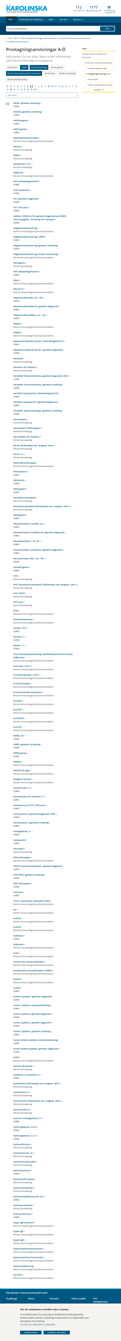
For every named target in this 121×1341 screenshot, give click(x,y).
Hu (14, 909)
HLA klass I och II (22, 666)
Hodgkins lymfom (22, 779)
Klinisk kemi (50, 73)
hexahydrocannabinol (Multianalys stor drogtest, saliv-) (41, 506)
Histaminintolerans (23, 619)
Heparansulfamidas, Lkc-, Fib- (28, 297)
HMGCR (17, 761)
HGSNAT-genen (20, 567)
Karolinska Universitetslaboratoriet (74, 38)
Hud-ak (17, 918)
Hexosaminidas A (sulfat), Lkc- (28, 523)
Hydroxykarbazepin (23, 1187)
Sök (107, 28)
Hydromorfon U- (21, 1109)
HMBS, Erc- (19, 735)
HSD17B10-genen (22, 883)
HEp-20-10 (18, 289)
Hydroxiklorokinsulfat (24, 1161)
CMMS (24, 67)
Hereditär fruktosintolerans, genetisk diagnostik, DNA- (41, 375)
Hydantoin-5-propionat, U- (26, 1074)
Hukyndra (18, 944)
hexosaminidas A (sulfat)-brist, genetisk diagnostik (39, 532)
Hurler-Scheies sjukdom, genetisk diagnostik (35, 1048)
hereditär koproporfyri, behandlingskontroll (35, 393)
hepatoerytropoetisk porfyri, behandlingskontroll (38, 341)
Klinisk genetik (57, 67)
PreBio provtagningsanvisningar (100, 85)
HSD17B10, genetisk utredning (28, 874)
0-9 (35, 89)
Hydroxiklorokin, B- (23, 1153)
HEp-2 (16, 280)
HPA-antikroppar (21, 857)
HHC (15, 575)
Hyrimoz (17, 1274)
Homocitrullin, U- (22, 787)
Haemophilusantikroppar (26, 137)
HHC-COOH (19, 593)
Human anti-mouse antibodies (28, 961)
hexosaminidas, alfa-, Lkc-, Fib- (28, 558)
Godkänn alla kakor (57, 1332)
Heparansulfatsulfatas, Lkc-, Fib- (29, 315)
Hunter (16, 987)
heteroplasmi (20, 471)
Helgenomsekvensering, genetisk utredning (35, 245)
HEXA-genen (19, 488)
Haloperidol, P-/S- (22, 163)
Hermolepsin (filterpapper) (27, 428)
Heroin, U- (18, 454)
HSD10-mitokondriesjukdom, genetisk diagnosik (37, 866)
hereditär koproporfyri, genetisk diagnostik (35, 402)
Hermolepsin (19, 419)
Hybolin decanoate (22, 1066)
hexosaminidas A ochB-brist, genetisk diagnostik (37, 549)
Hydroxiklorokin (21, 1144)
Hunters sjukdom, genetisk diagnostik (32, 996)
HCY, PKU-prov (20, 207)
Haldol (16, 155)
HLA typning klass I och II (26, 674)
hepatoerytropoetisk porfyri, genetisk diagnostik (38, 349)
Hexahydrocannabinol (24, 497)
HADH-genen (19, 129)
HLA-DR (17, 727)
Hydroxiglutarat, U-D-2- (25, 1127)
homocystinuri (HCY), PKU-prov (29, 805)
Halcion (17, 146)
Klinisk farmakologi (39, 67)
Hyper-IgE (18, 1231)
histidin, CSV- (19, 628)
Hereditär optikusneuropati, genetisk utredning (37, 410)
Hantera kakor (31, 1332)
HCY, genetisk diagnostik (25, 198)
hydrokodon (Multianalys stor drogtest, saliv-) (36, 1083)
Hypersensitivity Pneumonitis (28, 1257)
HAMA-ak (18, 172)
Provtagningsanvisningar (17, 41)
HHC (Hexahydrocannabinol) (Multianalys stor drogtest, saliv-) (44, 584)
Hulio (16, 953)
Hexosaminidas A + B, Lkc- (26, 541)
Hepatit (17, 323)
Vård (16, 38)
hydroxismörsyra (22, 1170)
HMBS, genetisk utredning (26, 744)
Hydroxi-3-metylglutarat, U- (27, 1118)
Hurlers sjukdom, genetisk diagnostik (32, 1013)
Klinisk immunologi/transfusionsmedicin (24, 73)
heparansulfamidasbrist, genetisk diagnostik (35, 306)
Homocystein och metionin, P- (28, 796)
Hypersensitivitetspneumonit (28, 1248)
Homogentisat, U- (22, 831)
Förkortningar (92, 79)
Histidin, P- (18, 636)
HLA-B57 (17, 709)
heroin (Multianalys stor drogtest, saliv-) (33, 445)
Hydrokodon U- (21, 1092)
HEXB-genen (19, 515)
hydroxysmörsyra (22, 1213)
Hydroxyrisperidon (22, 1205)
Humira (17, 979)
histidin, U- (18, 645)
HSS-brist (18, 892)
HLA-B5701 (18, 718)
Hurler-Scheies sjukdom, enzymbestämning (35, 1040)
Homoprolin (19, 840)
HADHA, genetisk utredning (27, 111)
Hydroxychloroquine (23, 1179)
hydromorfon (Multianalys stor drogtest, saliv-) (37, 1100)
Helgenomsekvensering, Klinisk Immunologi (35, 254)
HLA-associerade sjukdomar (27, 692)
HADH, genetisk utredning (26, 103)
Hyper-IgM (18, 1240)
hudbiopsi (18, 935)
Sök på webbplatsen (17, 28)
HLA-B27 (17, 700)
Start (10, 38)
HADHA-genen (20, 120)
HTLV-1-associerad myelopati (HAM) (31, 900)
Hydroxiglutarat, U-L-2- (25, 1135)
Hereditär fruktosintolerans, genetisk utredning (37, 384)
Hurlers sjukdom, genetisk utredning (31, 1031)
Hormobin (18, 848)
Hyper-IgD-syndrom (23, 1222)
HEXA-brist (18, 480)
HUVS (16, 1057)
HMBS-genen (19, 753)
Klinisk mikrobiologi (67, 73)
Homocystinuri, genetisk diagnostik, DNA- (34, 813)
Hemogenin (19, 262)
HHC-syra (18, 602)
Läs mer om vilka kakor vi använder (37, 1324)
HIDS (15, 610)
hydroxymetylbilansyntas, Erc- (28, 1196)
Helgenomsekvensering (25, 228)
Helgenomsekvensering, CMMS (29, 236)
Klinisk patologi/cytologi (17, 79)
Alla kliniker (12, 67)
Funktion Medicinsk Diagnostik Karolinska (38, 38)
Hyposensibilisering (23, 1266)
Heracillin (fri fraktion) (24, 367)
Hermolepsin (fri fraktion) (26, 436)
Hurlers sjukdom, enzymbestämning (31, 1005)
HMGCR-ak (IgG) (21, 770)
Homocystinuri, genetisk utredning (31, 822)
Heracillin (18, 358)
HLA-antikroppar (21, 683)
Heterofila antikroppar (24, 462)
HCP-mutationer (21, 190)
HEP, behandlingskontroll (26, 271)
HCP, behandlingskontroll (26, 181)
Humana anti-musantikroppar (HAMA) (32, 970)
